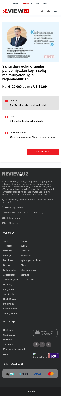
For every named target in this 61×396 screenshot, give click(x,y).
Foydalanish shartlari (14, 349)
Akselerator (9, 275)
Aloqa (6, 354)
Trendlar (7, 245)
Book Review (10, 299)
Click (27, 118)
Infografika (8, 289)
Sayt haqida (9, 335)
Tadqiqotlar (9, 294)
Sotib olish (44, 152)
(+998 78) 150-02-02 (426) (29, 212)
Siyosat (24, 265)
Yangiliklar (26, 255)
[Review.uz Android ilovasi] (45, 333)
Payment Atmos (33, 134)
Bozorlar (7, 250)
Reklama (7, 339)
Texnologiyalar (10, 279)
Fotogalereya (10, 308)
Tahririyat (8, 344)
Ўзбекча (14, 3)
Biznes (6, 265)
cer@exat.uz (11, 223)
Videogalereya (10, 313)
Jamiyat (25, 275)
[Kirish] (48, 11)
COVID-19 (28, 279)
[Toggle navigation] (55, 10)
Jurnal (24, 245)
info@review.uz (13, 218)
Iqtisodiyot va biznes (31, 260)
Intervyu (7, 255)
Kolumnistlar (9, 270)
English (44, 3)
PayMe (28, 103)
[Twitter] (48, 344)
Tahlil (5, 241)
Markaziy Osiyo (29, 270)
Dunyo (24, 241)
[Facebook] (42, 344)
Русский (35, 3)
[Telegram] (36, 344)
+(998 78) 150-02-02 (15, 207)
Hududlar (25, 250)
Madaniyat (8, 284)
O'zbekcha (24, 3)
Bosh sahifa (9, 330)
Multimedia (8, 303)
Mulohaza (8, 260)
